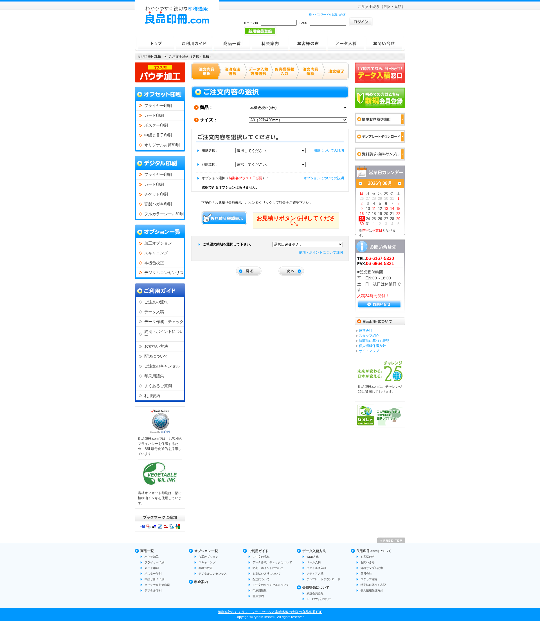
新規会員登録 (315, 593)
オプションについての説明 (323, 178)
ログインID (251, 22)
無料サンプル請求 (372, 568)
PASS (303, 22)
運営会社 (366, 573)
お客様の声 (368, 556)
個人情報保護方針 (372, 590)
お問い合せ (368, 562)
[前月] (360, 183)
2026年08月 (380, 183)
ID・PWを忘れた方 (319, 598)
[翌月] (399, 183)
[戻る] (249, 271)
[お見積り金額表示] (224, 218)
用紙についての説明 (329, 151)
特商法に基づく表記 (373, 584)
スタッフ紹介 (369, 579)
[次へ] (291, 271)
